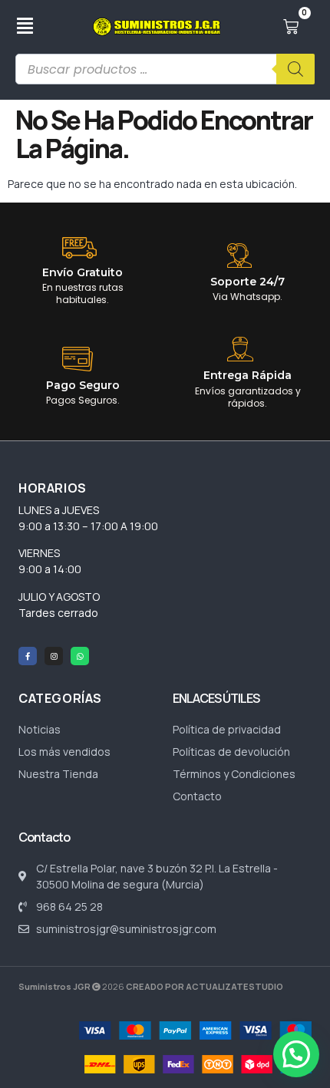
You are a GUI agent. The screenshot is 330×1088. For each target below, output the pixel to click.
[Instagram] (54, 656)
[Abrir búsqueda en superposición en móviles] (165, 69)
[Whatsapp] (80, 656)
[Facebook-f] (27, 656)
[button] (296, 1054)
